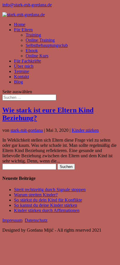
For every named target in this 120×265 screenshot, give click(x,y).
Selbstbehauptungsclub (47, 45)
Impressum (12, 220)
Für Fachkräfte (27, 61)
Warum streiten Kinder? (36, 194)
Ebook (32, 50)
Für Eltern (23, 29)
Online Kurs (37, 55)
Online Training (40, 40)
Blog (18, 81)
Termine (21, 71)
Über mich (23, 66)
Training (33, 34)
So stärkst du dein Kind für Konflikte (48, 200)
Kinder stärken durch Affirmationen (47, 210)
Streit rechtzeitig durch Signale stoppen (50, 189)
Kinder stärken (85, 130)
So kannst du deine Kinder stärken (45, 205)
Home (19, 24)
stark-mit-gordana (26, 130)
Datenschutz (36, 220)
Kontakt (21, 76)
